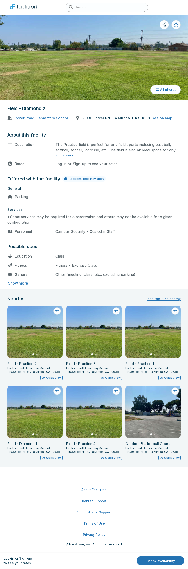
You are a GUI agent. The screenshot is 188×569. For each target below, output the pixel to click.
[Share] (164, 24)
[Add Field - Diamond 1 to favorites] (57, 391)
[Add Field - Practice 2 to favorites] (57, 311)
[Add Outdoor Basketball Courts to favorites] (175, 391)
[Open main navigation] (177, 7)
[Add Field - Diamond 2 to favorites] (176, 24)
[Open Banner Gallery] (94, 57)
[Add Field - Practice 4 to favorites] (116, 391)
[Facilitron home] (23, 10)
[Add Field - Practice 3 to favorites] (116, 311)
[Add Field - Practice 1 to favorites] (175, 311)
